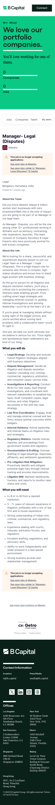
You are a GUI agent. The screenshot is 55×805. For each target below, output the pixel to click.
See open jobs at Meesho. (23, 164)
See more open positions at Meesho (27, 605)
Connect (42, 7)
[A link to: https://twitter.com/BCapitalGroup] (12, 692)
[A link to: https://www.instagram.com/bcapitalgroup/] (29, 692)
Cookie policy (35, 633)
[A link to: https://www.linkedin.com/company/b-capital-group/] (20, 692)
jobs (9, 119)
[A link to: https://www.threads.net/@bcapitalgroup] (37, 692)
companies (21, 119)
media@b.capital (39, 678)
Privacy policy (20, 633)
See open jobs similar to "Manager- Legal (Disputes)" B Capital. (28, 169)
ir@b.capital (9, 678)
